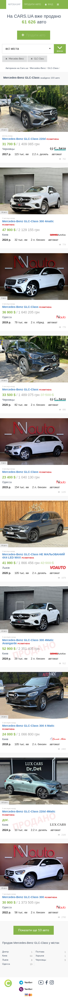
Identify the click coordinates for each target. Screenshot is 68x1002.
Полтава (40, 951)
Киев (4, 955)
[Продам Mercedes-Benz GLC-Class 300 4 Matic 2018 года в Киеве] (34, 695)
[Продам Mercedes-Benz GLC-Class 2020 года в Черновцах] (34, 359)
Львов (5, 959)
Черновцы (41, 959)
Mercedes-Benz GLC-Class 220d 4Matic (28, 811)
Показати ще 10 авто (33, 930)
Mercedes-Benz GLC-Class (20, 306)
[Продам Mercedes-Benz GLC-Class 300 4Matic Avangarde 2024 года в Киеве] (34, 609)
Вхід (50, 4)
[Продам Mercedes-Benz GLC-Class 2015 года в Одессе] (34, 441)
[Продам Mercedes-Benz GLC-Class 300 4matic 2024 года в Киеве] (34, 191)
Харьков (40, 955)
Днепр (5, 951)
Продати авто (32, 4)
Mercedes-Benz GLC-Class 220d (24, 138)
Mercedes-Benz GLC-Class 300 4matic (28, 221)
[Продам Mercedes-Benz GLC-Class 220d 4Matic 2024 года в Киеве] (34, 781)
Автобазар (14, 4)
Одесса (6, 964)
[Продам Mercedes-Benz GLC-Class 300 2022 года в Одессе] (34, 866)
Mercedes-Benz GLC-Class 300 (23, 897)
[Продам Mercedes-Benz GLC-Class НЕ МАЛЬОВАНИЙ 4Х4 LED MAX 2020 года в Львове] (34, 524)
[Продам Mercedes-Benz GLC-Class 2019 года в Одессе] (34, 276)
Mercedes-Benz (16, 59)
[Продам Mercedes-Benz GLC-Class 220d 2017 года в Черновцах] (34, 108)
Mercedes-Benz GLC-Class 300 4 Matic (28, 725)
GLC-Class (39, 59)
